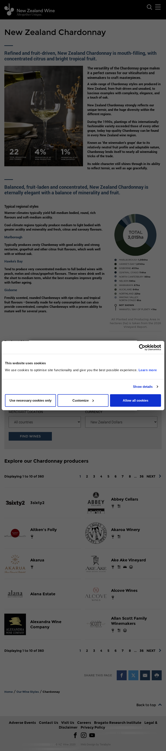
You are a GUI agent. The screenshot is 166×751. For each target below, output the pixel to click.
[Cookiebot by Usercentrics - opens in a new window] (142, 347)
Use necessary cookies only (30, 400)
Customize (80, 400)
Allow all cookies (135, 400)
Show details (143, 386)
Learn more (148, 370)
